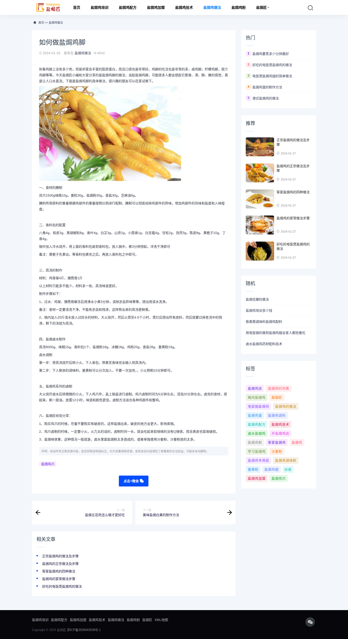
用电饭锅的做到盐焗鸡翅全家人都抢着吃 (275, 333)
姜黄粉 (253, 469)
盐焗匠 (261, 7)
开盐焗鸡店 (280, 433)
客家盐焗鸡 (277, 442)
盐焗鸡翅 (271, 469)
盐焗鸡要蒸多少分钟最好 (270, 54)
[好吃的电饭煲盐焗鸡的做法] (260, 251)
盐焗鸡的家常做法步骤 (58, 579)
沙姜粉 (277, 451)
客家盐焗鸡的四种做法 (58, 571)
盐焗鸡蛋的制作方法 (267, 87)
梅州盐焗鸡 (257, 397)
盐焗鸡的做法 (285, 406)
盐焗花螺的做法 (257, 299)
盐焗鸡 (297, 442)
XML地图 (161, 620)
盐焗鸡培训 (99, 7)
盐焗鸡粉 (239, 7)
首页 (76, 7)
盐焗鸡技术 (184, 7)
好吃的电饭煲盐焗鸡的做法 (62, 586)
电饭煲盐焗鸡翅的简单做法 (272, 76)
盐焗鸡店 (255, 388)
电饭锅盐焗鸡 (258, 406)
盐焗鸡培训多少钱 (259, 310)
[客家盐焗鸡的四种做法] (260, 198)
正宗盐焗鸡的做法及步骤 (60, 556)
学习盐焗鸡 (257, 451)
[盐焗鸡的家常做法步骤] (260, 225)
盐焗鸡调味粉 (285, 460)
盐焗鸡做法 (212, 7)
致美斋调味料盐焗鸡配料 (264, 322)
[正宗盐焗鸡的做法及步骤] (260, 146)
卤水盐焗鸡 (257, 433)
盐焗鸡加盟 (156, 7)
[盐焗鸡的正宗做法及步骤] (260, 172)
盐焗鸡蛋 (255, 415)
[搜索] (310, 8)
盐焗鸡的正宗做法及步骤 (60, 564)
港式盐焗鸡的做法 (265, 98)
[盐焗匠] (48, 7)
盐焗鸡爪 (47, 464)
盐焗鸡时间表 (278, 388)
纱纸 (288, 469)
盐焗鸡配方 (128, 7)
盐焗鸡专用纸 (258, 460)
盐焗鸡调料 (277, 415)
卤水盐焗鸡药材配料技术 (264, 344)
